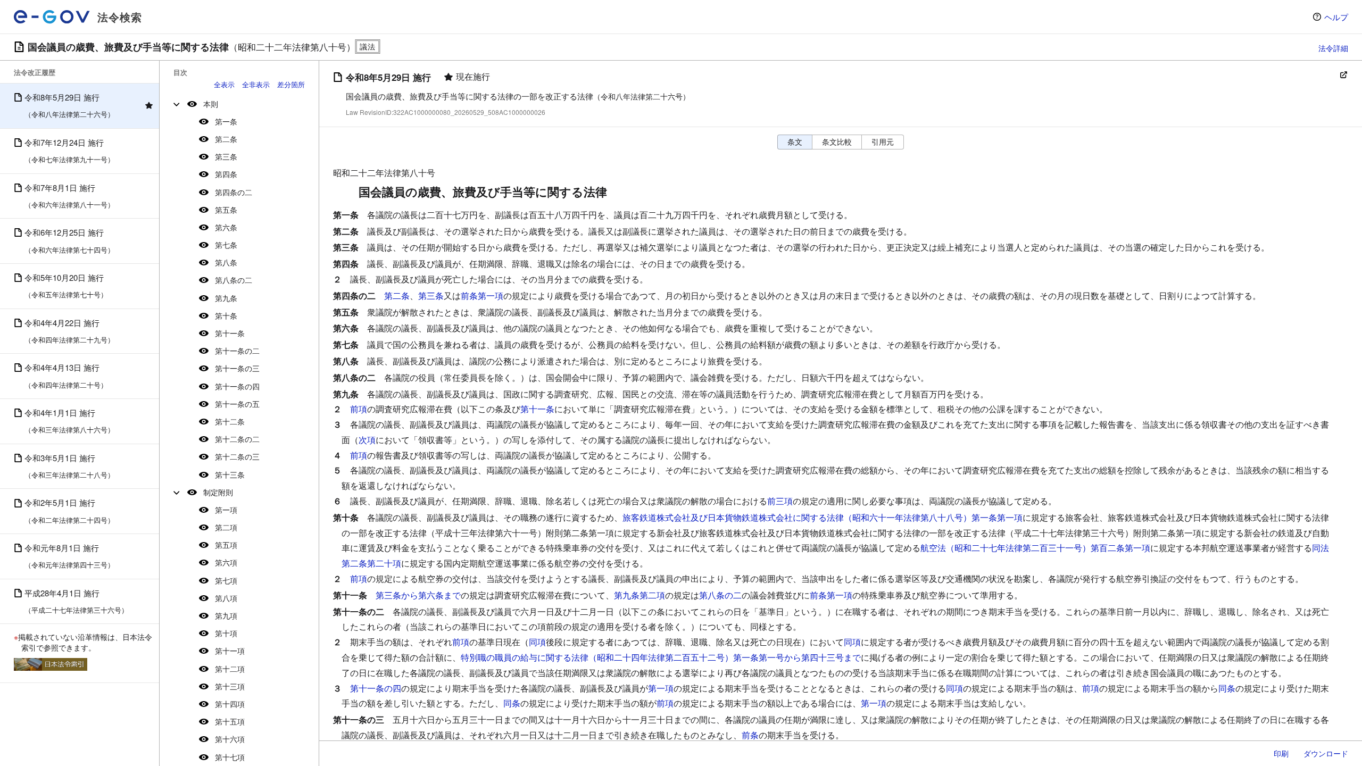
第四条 (226, 174)
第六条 (226, 227)
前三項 (780, 501)
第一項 (226, 509)
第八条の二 (233, 279)
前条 (750, 735)
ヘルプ (1336, 16)
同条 (1226, 688)
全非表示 (256, 84)
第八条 (226, 262)
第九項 (226, 615)
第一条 (226, 121)
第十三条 (230, 474)
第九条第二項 (639, 595)
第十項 (226, 633)
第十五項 (230, 721)
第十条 (226, 315)
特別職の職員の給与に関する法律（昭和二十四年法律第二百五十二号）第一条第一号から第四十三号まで (661, 657)
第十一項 (230, 650)
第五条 (226, 209)
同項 (537, 642)
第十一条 (230, 333)
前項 (358, 409)
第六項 (226, 562)
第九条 (226, 298)
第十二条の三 (237, 456)
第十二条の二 (237, 439)
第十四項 (230, 703)
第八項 (226, 598)
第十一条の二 (237, 350)
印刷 (1281, 753)
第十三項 (230, 686)
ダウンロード (1325, 753)
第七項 (226, 580)
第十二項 (230, 668)
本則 (210, 103)
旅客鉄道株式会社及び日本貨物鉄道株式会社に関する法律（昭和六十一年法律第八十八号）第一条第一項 (822, 517)
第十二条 (230, 421)
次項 (367, 440)
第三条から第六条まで (418, 595)
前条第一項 (482, 295)
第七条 (226, 244)
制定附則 (218, 492)
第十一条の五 (237, 403)
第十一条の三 (237, 368)
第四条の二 (233, 192)
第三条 (226, 156)
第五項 (226, 544)
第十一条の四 (237, 386)
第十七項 (230, 757)
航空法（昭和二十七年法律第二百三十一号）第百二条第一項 (1035, 548)
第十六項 (230, 739)
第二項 (226, 527)
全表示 (224, 84)
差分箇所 (291, 84)
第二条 (226, 139)
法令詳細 (1333, 48)
